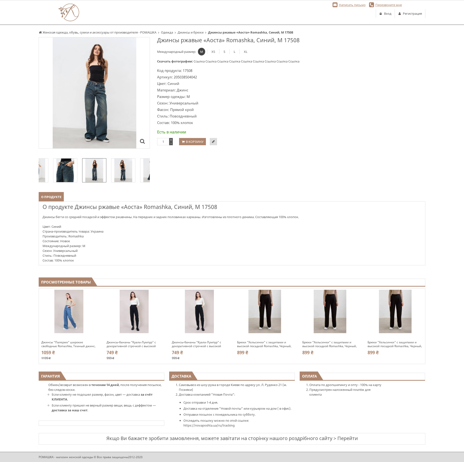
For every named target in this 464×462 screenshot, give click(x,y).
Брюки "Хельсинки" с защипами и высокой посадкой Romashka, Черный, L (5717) (395, 344)
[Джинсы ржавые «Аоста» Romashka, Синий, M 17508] (142, 141)
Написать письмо (352, 5)
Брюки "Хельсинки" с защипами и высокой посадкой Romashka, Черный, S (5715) (264, 344)
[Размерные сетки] (213, 141)
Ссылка (199, 61)
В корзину (194, 141)
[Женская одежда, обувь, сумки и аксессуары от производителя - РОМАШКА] (69, 12)
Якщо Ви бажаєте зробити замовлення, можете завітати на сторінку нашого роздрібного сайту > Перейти (232, 438)
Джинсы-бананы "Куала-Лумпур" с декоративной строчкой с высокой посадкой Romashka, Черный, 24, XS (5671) (132, 344)
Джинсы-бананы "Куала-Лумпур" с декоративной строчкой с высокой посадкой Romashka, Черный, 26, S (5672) (196, 344)
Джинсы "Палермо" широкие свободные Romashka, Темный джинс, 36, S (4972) (68, 344)
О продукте (51, 197)
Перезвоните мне (388, 5)
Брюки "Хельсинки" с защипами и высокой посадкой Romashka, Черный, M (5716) (329, 344)
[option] (94, 92)
